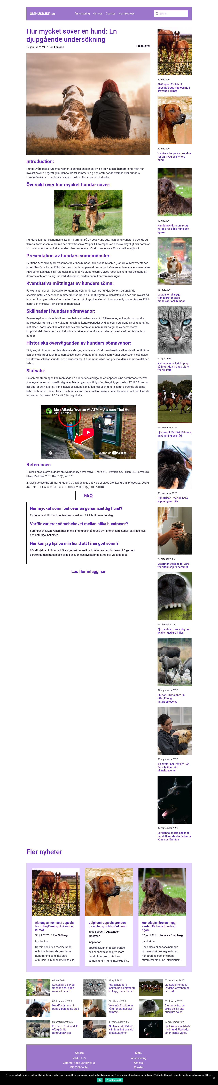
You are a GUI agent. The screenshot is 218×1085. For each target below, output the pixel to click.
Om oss (97, 13)
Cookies (110, 13)
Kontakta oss (127, 13)
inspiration (41, 941)
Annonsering (82, 13)
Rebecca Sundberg (171, 935)
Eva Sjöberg (60, 935)
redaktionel (143, 45)
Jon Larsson (56, 47)
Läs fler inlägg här (88, 571)
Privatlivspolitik (113, 1080)
